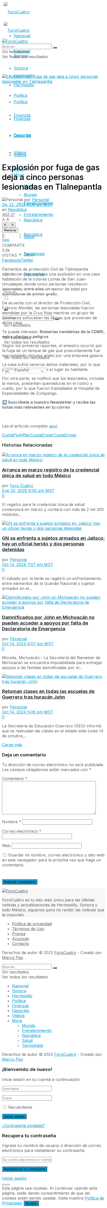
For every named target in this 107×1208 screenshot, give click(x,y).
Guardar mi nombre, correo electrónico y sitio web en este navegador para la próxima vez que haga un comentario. (53, 860)
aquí (53, 426)
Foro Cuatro (21, 485)
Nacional (20, 985)
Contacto (20, 943)
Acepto (31, 1203)
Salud (29, 236)
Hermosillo (24, 84)
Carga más (12, 744)
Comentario (14, 778)
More (17, 1020)
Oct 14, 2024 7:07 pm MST (27, 564)
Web (6, 845)
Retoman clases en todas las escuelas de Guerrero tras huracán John (48, 694)
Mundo (28, 1025)
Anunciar (20, 938)
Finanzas (22, 118)
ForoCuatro (65, 952)
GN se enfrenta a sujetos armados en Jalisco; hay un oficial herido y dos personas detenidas (53, 543)
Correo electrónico (21, 831)
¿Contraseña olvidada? (23, 1125)
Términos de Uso (28, 928)
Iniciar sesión (14, 1178)
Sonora (21, 68)
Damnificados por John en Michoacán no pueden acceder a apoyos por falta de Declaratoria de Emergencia (48, 623)
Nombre (11, 821)
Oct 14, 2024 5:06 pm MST (27, 712)
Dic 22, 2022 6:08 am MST (27, 204)
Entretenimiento (37, 1030)
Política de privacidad (32, 923)
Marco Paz (12, 957)
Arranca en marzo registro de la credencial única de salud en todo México (50, 472)
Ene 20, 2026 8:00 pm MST (28, 490)
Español (21, 370)
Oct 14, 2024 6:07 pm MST (28, 643)
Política (20, 101)
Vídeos (20, 152)
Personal (40, 199)
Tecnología (34, 253)
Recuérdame (20, 1107)
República (33, 219)
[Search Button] (55, 47)
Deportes (22, 135)
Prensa (18, 933)
